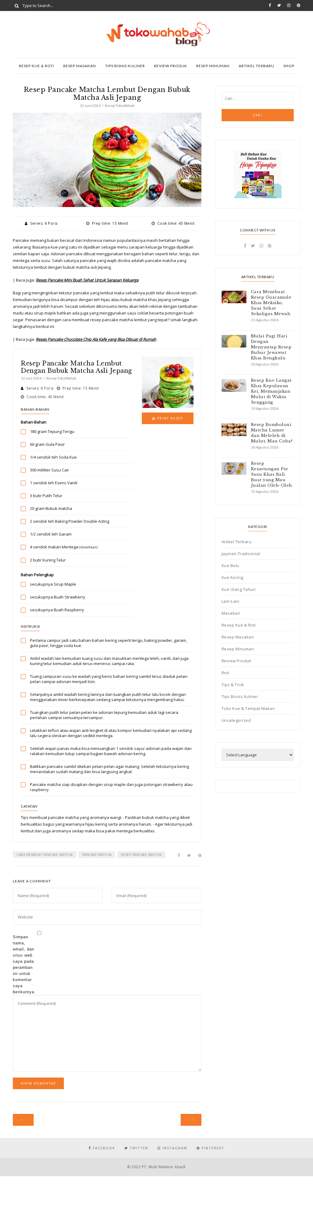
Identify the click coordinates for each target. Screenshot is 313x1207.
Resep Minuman (213, 66)
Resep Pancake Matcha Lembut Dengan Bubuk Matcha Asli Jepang (76, 367)
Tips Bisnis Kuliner (125, 66)
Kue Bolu (230, 565)
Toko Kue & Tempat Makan (248, 708)
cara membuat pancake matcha (45, 855)
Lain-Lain (231, 601)
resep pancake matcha (141, 855)
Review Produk (170, 66)
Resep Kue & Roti (36, 66)
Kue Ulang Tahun (239, 589)
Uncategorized (236, 720)
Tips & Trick (233, 684)
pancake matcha (97, 855)
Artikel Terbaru (256, 66)
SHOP (288, 66)
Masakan (231, 613)
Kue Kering (232, 577)
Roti (225, 672)
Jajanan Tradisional (241, 553)
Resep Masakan (79, 66)
